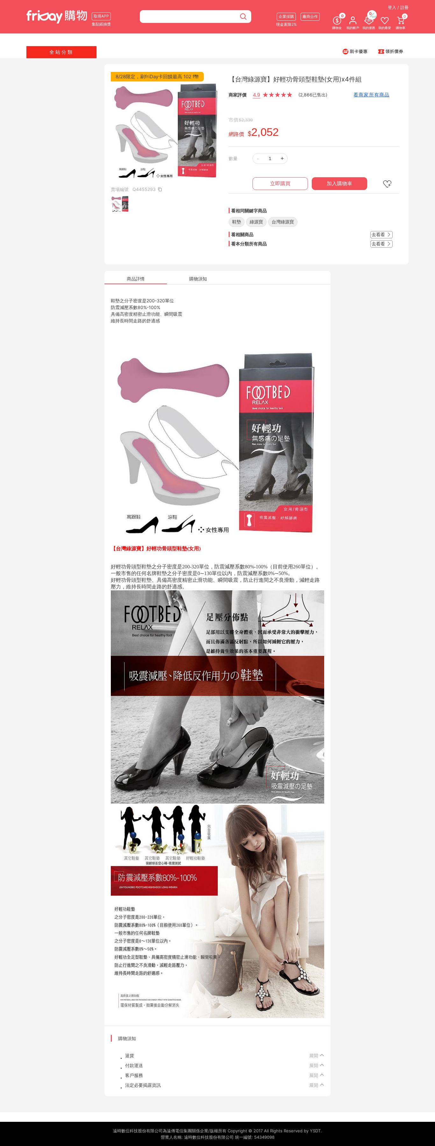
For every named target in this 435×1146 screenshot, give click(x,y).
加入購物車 (339, 183)
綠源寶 (256, 221)
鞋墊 (236, 221)
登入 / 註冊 (398, 7)
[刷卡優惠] (355, 51)
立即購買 (280, 183)
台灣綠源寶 (283, 221)
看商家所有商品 (371, 95)
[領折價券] (391, 51)
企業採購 (286, 16)
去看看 (379, 234)
